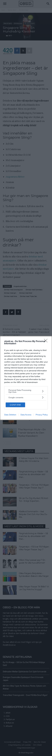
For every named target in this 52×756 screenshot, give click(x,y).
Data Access (26, 415)
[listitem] (26, 391)
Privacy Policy (42, 415)
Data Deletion (10, 415)
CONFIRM (15, 405)
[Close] (46, 341)
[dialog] (26, 378)
